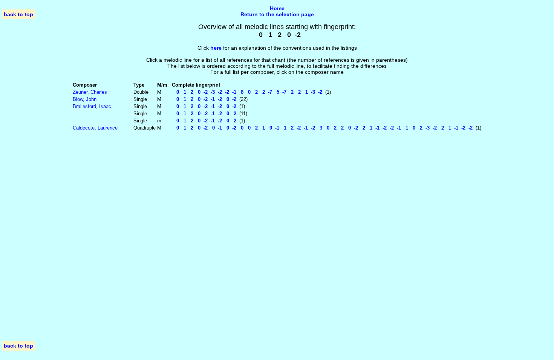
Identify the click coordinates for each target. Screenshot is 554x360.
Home (277, 8)
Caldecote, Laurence (95, 128)
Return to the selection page (277, 14)
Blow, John (84, 99)
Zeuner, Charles (90, 92)
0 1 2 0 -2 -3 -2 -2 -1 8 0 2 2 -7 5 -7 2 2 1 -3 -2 (247, 92)
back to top (18, 14)
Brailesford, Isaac (92, 106)
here (216, 48)
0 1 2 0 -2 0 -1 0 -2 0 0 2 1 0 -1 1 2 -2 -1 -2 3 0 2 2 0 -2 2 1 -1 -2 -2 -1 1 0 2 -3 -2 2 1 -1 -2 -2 (322, 128)
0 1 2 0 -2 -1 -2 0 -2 (204, 99)
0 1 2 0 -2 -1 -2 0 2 (204, 113)
